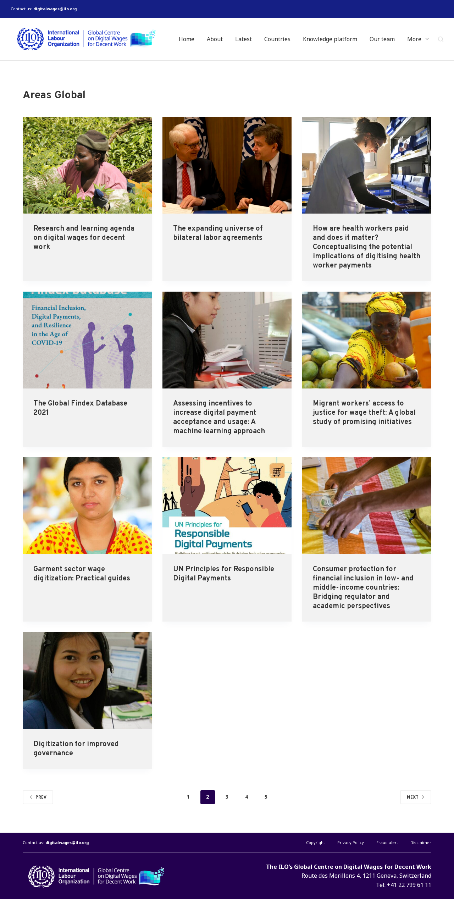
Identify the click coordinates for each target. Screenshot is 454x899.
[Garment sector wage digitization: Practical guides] (87, 505)
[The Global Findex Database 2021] (87, 340)
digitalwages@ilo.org (55, 8)
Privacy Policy (350, 842)
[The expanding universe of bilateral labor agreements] (227, 165)
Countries (277, 39)
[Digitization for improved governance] (87, 680)
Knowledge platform (330, 39)
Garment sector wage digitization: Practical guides (81, 574)
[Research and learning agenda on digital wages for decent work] (87, 165)
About (215, 39)
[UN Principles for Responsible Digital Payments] (227, 505)
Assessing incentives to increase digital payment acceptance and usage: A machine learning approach (219, 417)
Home (186, 39)
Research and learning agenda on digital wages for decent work (83, 238)
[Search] (440, 39)
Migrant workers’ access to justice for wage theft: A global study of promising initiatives (364, 413)
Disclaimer (420, 842)
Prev (40, 797)
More (414, 39)
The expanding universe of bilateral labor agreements (218, 233)
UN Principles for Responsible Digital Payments (223, 574)
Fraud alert (387, 842)
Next (413, 797)
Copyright (315, 842)
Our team (382, 39)
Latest (243, 39)
